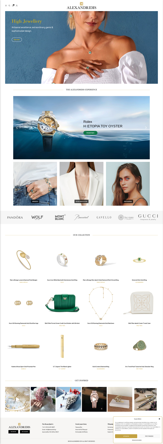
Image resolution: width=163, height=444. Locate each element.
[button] (159, 419)
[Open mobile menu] (6, 5)
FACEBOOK (13, 431)
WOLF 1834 (62, 325)
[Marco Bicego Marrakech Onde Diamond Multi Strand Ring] (100, 259)
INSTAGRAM (25, 431)
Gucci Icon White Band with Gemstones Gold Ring (62, 280)
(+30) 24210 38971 (50, 427)
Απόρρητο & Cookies (137, 440)
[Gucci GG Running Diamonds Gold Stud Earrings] (23, 303)
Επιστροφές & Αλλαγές (81, 432)
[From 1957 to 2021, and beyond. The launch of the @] (17, 399)
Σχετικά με (110, 427)
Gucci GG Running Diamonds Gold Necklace (100, 323)
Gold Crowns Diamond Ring (101, 367)
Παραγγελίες (78, 427)
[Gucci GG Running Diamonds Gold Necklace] (100, 303)
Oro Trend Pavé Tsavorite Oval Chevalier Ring (139, 367)
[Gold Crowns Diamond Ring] (100, 346)
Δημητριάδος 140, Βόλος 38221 (50, 432)
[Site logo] (81, 5)
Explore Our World (112, 432)
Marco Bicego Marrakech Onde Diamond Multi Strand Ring (101, 280)
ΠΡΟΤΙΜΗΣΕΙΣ (149, 436)
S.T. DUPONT (62, 369)
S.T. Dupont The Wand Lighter (62, 367)
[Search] (9, 5)
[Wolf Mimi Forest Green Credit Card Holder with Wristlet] (62, 303)
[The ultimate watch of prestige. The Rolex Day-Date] (94, 399)
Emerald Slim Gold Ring (139, 280)
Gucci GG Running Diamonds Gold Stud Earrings (23, 323)
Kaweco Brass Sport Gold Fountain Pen (24, 367)
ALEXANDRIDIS (139, 282)
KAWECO (23, 369)
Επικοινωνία (111, 429)
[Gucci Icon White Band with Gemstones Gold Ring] (62, 259)
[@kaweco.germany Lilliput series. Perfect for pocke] (145, 399)
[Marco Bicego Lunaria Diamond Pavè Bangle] (23, 259)
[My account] (16, 5)
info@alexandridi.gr (51, 429)
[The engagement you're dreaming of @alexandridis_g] (43, 399)
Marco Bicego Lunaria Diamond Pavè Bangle (23, 280)
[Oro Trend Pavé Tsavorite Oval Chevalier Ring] (139, 346)
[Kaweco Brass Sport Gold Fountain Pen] (23, 346)
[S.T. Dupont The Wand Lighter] (62, 346)
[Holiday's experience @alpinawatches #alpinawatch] (68, 399)
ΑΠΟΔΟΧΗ (126, 436)
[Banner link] (15, 217)
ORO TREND (139, 369)
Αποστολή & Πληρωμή (81, 429)
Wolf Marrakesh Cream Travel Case (139, 323)
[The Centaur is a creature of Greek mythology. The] (120, 399)
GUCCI (62, 282)
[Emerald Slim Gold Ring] (139, 259)
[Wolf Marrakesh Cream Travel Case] (139, 303)
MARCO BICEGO (24, 282)
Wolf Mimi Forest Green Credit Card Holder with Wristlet (62, 323)
